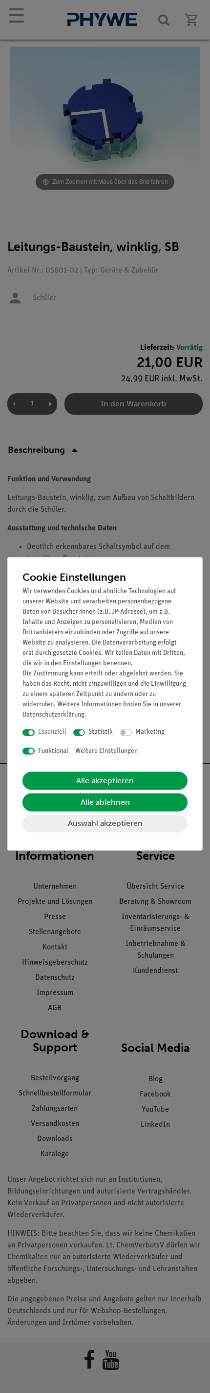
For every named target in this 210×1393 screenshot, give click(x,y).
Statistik (100, 732)
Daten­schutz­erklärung (53, 715)
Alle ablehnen (105, 802)
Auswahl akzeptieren (105, 823)
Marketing (150, 732)
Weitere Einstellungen (106, 751)
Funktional (53, 751)
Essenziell (52, 732)
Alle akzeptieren (105, 781)
